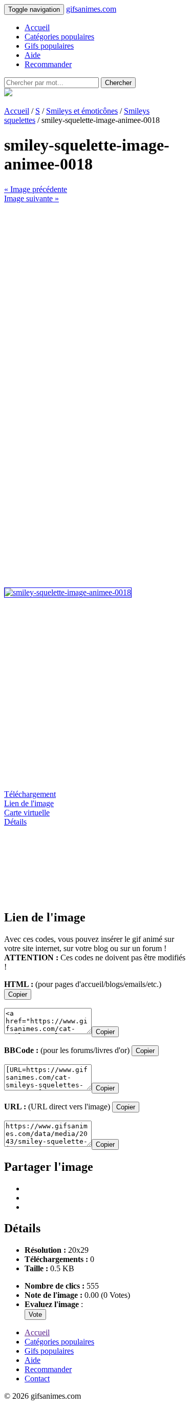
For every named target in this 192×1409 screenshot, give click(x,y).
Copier (17, 994)
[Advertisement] (96, 299)
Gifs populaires (49, 45)
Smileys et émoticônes (82, 111)
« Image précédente (35, 189)
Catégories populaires (59, 36)
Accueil (37, 27)
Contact (37, 1378)
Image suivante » (31, 198)
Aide (32, 55)
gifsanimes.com (91, 9)
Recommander (48, 64)
